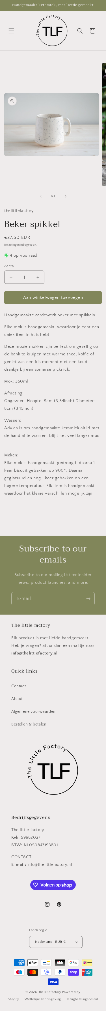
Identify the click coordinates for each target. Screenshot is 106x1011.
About (17, 699)
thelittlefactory (50, 992)
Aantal (9, 266)
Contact (18, 686)
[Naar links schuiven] (40, 196)
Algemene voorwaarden (33, 711)
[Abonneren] (88, 598)
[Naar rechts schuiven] (65, 196)
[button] (11, 31)
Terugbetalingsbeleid (82, 999)
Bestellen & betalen (28, 724)
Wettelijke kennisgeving (43, 999)
